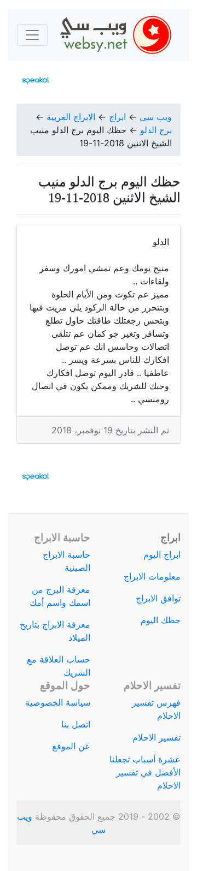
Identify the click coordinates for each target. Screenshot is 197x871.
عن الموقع (71, 746)
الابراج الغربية (71, 116)
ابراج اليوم (162, 554)
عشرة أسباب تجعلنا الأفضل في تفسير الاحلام (145, 772)
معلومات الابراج (152, 576)
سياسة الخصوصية (57, 702)
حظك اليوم (161, 620)
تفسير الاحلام (156, 737)
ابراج (117, 116)
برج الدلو (156, 129)
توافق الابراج (158, 598)
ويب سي (156, 116)
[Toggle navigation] (32, 35)
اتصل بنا (75, 724)
